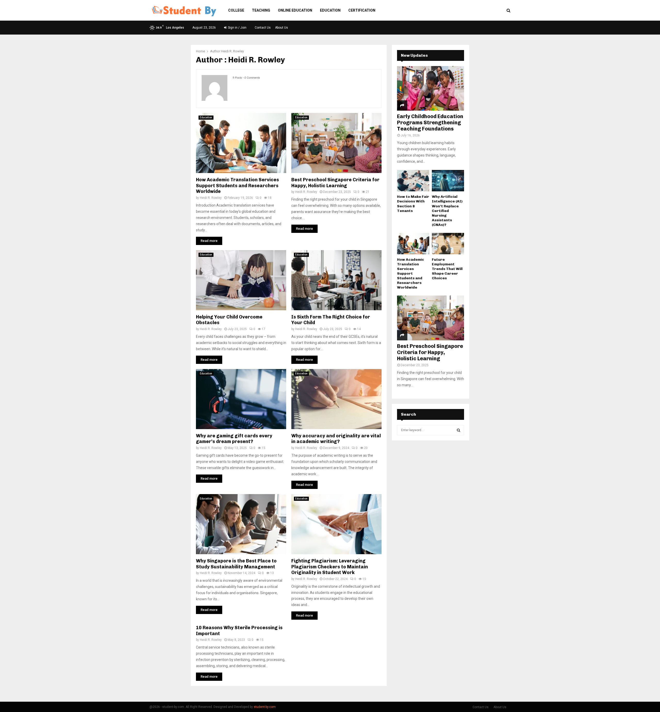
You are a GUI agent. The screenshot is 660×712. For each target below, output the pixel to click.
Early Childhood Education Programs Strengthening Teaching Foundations (430, 122)
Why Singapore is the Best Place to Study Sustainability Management (236, 564)
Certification (361, 10)
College (236, 10)
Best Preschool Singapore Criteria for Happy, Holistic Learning (335, 183)
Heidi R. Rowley (232, 51)
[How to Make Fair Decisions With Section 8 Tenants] (413, 180)
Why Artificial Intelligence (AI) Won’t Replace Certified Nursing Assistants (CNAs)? (447, 210)
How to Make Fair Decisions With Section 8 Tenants (413, 203)
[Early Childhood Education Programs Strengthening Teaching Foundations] (430, 88)
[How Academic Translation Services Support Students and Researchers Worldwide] (413, 243)
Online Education (295, 10)
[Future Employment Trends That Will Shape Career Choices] (448, 243)
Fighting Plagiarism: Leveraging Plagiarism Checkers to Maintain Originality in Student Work (329, 566)
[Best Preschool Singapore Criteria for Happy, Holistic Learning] (430, 318)
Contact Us (263, 27)
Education (330, 10)
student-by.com (265, 707)
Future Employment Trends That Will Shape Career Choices (447, 268)
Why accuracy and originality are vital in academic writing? (336, 439)
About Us (281, 27)
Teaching (261, 10)
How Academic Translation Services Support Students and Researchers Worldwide (237, 185)
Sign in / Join (236, 27)
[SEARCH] (458, 430)
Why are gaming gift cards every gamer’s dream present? (234, 439)
